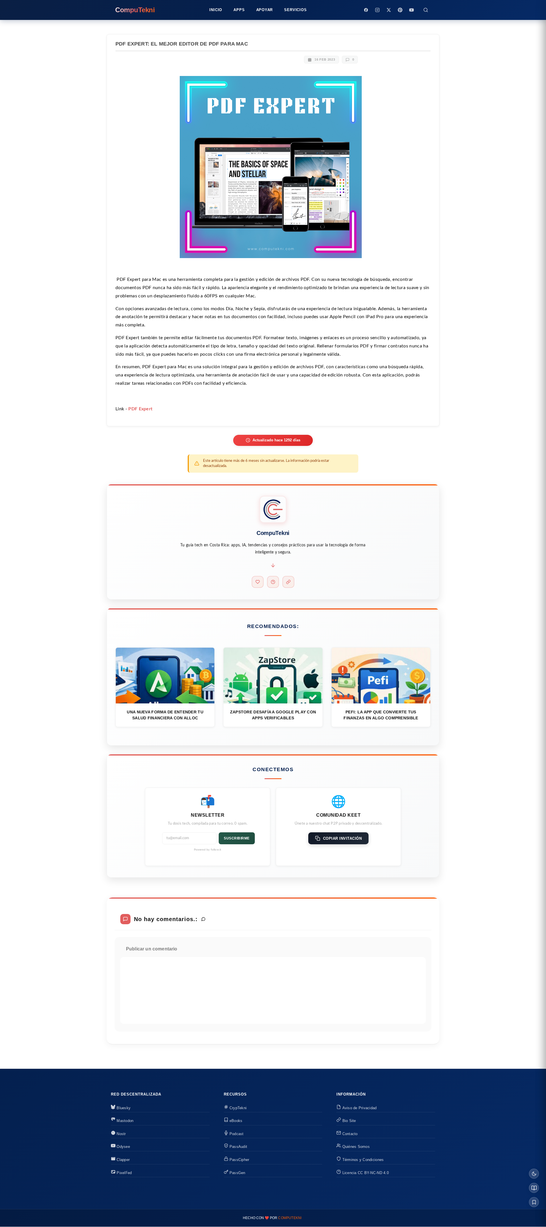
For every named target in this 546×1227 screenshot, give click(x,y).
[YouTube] (411, 10)
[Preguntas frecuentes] (273, 582)
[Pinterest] (400, 10)
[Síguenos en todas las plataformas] (288, 582)
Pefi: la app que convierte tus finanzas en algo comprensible (381, 715)
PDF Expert (140, 409)
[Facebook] (366, 10)
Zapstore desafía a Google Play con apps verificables (273, 715)
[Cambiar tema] (534, 1174)
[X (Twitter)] (388, 10)
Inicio (215, 10)
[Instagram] (377, 10)
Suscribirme (237, 838)
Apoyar (264, 10)
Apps (239, 10)
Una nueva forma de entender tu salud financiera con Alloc (165, 715)
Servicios (295, 10)
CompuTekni (289, 1218)
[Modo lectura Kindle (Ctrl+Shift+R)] (534, 1188)
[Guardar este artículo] (534, 1202)
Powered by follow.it (208, 849)
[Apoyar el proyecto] (258, 582)
